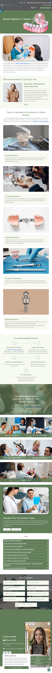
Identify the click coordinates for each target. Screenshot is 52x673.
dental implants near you (23, 63)
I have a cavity (32, 588)
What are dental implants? (13, 540)
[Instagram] (10, 652)
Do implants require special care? (15, 561)
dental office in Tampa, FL (33, 407)
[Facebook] (4, 652)
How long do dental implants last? (15, 543)
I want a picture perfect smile (36, 599)
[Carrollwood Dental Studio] (8, 5)
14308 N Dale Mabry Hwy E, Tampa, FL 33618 (39, 2)
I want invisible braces (10, 582)
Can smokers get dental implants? (15, 568)
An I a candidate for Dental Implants (11, 588)
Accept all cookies (16, 667)
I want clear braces (33, 582)
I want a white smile (9, 599)
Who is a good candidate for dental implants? (19, 549)
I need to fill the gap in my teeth (37, 593)
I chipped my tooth (9, 593)
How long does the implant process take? (17, 552)
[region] (16, 662)
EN (21, 2)
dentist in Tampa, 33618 (14, 350)
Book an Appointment (45, 7)
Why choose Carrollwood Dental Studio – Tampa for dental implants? (23, 564)
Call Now (6, 529)
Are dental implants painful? (13, 546)
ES (24, 2)
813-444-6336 (47, 5)
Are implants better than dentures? (15, 555)
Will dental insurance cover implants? (16, 558)
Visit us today (16, 529)
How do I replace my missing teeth (24, 604)
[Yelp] (7, 652)
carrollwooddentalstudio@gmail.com (15, 648)
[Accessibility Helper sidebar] (1, 10)
